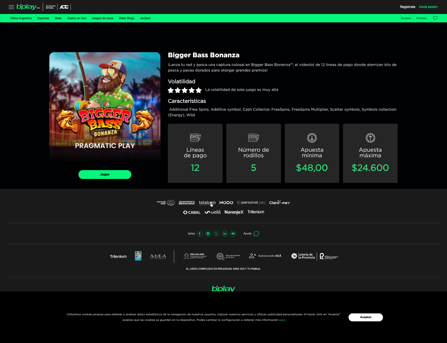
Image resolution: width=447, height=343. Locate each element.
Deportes (43, 18)
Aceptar (366, 317)
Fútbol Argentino (21, 18)
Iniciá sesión (428, 7)
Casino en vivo (76, 18)
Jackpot (145, 18)
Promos (422, 18)
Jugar (105, 174)
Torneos (405, 18)
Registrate (407, 7)
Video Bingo (126, 18)
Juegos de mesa (102, 18)
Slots (58, 18)
